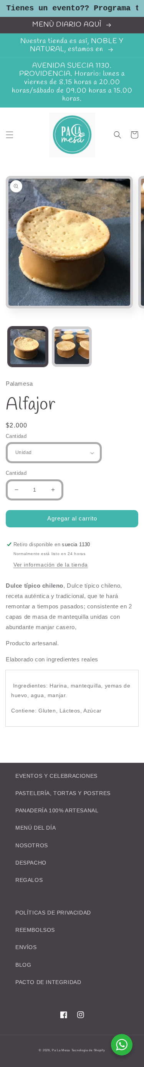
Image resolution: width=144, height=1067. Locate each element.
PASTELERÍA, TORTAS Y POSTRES (63, 793)
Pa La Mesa (61, 1050)
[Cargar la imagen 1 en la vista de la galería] (28, 346)
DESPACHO (30, 863)
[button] (9, 134)
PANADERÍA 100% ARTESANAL (56, 810)
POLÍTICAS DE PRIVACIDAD (53, 913)
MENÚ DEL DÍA (35, 828)
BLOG (23, 965)
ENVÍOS (26, 947)
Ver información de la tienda (50, 565)
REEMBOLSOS (35, 930)
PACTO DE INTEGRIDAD (48, 982)
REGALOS (29, 880)
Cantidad (16, 436)
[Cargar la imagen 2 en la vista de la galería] (72, 346)
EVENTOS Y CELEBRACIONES (56, 776)
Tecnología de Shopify (88, 1050)
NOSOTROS (31, 845)
